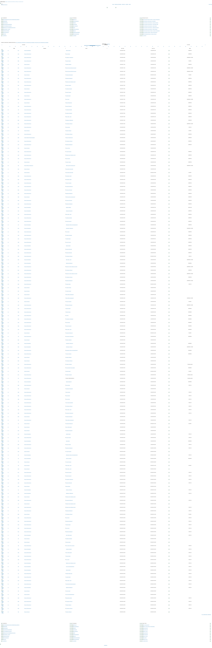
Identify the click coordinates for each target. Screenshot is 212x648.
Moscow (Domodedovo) (27, 50)
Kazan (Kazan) (68, 127)
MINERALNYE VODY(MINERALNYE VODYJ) (9, 27)
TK (8, 95)
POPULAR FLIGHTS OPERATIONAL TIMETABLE (41, 42)
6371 (18, 472)
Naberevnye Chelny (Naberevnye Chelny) (71, 266)
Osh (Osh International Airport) (70, 566)
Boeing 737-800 (145, 636)
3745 (18, 245)
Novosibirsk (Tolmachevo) (69, 228)
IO (8, 535)
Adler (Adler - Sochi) (68, 116)
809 (18, 388)
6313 (18, 521)
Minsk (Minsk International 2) (70, 294)
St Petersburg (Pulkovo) (69, 123)
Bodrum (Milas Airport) (69, 102)
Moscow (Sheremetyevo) (27, 57)
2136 (18, 238)
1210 (18, 221)
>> (205, 44)
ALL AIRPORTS (4, 35)
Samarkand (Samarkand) (69, 388)
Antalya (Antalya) (68, 50)
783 (18, 542)
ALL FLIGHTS (144, 35)
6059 (18, 601)
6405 (18, 200)
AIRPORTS (123, 4)
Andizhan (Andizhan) (69, 357)
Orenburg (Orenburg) (69, 364)
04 (196, 46)
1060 (18, 559)
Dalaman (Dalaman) (68, 64)
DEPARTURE (110, 7)
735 (18, 130)
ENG (211, 4)
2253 (18, 451)
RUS (209, 4)
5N (8, 510)
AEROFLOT (75, 19)
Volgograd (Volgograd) (69, 249)
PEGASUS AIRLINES (76, 639)
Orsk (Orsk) (67, 559)
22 (163, 46)
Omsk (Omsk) (68, 399)
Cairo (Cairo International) (69, 402)
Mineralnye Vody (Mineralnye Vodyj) (71, 503)
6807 (18, 57)
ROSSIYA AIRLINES (76, 21)
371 (18, 263)
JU (8, 573)
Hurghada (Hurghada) (69, 109)
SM (8, 109)
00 (174, 46)
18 (9, 46)
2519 (18, 228)
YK (8, 566)
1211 (18, 587)
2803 (18, 207)
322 (18, 301)
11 (103, 46)
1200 (18, 231)
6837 (18, 78)
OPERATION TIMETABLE (117, 4)
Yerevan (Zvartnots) (68, 301)
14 (119, 46)
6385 (18, 385)
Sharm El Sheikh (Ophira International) (29, 137)
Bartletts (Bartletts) (68, 207)
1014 (18, 144)
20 (20, 46)
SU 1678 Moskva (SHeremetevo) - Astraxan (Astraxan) (150, 22)
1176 (18, 116)
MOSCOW (2, 4)
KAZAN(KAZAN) (5, 22)
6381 (18, 437)
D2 (8, 336)
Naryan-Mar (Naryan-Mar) (69, 172)
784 (18, 109)
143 (18, 381)
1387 (18, 493)
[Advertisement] (106, 12)
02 (185, 46)
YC (8, 545)
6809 (18, 99)
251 (18, 510)
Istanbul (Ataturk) (68, 95)
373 (18, 503)
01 (48, 46)
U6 (8, 50)
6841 (18, 127)
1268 (18, 158)
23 (37, 46)
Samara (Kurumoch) (68, 221)
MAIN (113, 4)
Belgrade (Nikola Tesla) (69, 573)
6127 (18, 134)
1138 (18, 409)
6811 (18, 85)
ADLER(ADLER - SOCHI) (6, 29)
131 (18, 573)
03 (59, 46)
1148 (18, 235)
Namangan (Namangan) (69, 416)
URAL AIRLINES (75, 631)
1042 (18, 214)
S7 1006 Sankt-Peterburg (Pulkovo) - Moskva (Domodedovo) (151, 19)
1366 (18, 106)
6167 (18, 270)
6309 (18, 193)
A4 (8, 486)
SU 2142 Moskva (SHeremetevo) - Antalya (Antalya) (150, 29)
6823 (18, 256)
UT (8, 172)
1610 (18, 580)
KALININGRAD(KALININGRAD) (7, 24)
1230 (18, 315)
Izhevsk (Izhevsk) (68, 437)
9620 (18, 416)
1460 (18, 479)
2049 (18, 259)
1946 (18, 392)
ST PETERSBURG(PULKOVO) (7, 631)
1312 (18, 507)
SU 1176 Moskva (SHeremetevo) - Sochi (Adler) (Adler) (150, 24)
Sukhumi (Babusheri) (69, 381)
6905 (18, 120)
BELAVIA (74, 30)
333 (18, 172)
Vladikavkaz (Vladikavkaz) (69, 120)
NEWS (130, 4)
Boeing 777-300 (145, 631)
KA (8, 594)
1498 (18, 242)
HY (8, 287)
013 (18, 378)
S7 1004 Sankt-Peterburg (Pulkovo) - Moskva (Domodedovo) (151, 30)
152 (18, 336)
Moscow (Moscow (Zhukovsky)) (28, 165)
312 (18, 458)
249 (18, 465)
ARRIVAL (118, 7)
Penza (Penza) (68, 322)
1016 (18, 280)
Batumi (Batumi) (68, 486)
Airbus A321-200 (145, 629)
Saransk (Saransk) (68, 85)
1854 (18, 552)
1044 (18, 329)
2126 (18, 524)
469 (18, 535)
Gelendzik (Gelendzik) (69, 235)
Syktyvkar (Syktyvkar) (69, 200)
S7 (8, 228)
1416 (18, 350)
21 (26, 46)
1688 (18, 399)
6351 (18, 71)
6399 (18, 517)
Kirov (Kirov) (67, 99)
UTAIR (74, 27)
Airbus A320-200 (145, 628)
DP (8, 57)
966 (18, 566)
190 (18, 545)
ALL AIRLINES (74, 35)
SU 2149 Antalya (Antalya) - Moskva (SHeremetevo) (150, 32)
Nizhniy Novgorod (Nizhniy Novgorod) (71, 71)
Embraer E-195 (145, 639)
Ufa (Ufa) (67, 315)
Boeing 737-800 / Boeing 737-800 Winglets (149, 626)
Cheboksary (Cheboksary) (69, 57)
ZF (8, 102)
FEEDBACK (105, 645)
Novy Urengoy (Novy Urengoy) (70, 545)
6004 (18, 514)
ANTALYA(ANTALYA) (6, 32)
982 (18, 294)
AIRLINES (127, 4)
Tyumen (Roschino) (68, 151)
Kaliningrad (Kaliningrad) (69, 78)
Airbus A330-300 (145, 634)
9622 (18, 357)
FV (8, 85)
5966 (18, 137)
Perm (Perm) (67, 231)
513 (18, 102)
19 (15, 46)
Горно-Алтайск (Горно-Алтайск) (70, 367)
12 (108, 46)
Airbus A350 (144, 637)
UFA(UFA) (4, 639)
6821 (18, 123)
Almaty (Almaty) (68, 392)
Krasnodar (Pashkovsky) (69, 186)
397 (18, 538)
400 (18, 402)
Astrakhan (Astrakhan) (69, 113)
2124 (18, 308)
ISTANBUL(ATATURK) (6, 30)
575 (18, 423)
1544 (18, 322)
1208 (18, 500)
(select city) (5, 4)
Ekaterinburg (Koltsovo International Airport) (72, 350)
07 (81, 46)
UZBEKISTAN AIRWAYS (76, 32)
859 (18, 371)
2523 (18, 343)
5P (8, 378)
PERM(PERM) (5, 21)
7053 (18, 486)
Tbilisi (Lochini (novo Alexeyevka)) (70, 165)
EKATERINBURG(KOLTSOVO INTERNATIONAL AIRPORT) (11, 19)
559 (18, 165)
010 (18, 406)
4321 (18, 430)
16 (130, 46)
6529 (18, 266)
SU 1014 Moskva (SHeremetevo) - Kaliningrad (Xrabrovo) (151, 27)
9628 (18, 287)
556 (18, 594)
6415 (18, 249)
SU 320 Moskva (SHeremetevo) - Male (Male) (149, 21)
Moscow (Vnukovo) (27, 64)
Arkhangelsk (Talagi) (68, 179)
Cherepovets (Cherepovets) (70, 336)
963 (18, 64)
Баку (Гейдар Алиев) (69, 535)
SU (8, 71)
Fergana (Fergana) (68, 287)
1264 (18, 186)
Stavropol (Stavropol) (69, 106)
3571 (18, 50)
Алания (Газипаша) (68, 130)
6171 (18, 364)
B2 (8, 294)
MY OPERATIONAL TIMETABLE (30, 42)
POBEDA (74, 22)
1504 (18, 151)
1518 (18, 367)
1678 (18, 113)
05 (70, 46)
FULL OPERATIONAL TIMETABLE (20, 42)
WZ (8, 165)
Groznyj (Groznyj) (68, 242)
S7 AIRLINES (75, 24)
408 (18, 95)
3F (8, 301)
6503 (18, 179)
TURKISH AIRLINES (76, 29)
